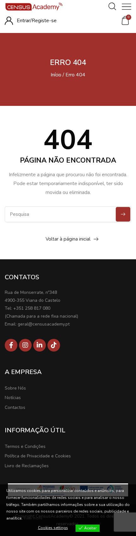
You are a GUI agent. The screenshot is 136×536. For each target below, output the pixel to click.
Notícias (13, 398)
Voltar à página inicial (68, 239)
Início (56, 74)
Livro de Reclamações (27, 466)
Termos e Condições (25, 446)
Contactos (15, 407)
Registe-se (44, 20)
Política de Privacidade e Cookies (38, 456)
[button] (125, 20)
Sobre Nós (15, 388)
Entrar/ (24, 20)
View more (32, 518)
